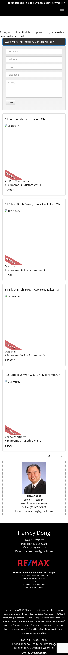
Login (26, 2)
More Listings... (57, 456)
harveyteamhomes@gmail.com (49, 2)
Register (14, 2)
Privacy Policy (39, 640)
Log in (24, 640)
